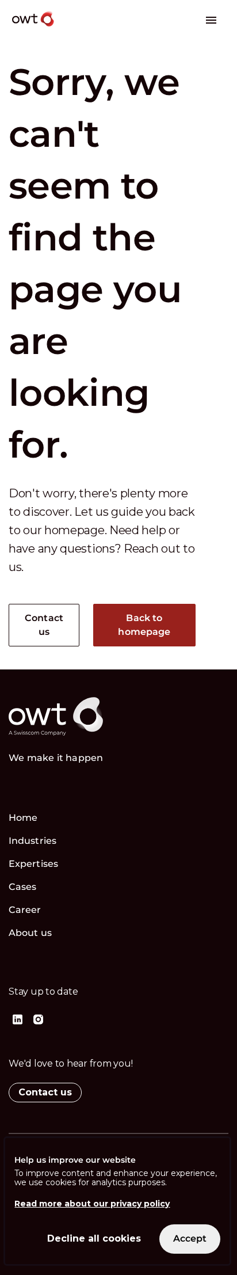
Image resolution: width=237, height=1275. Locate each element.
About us (30, 932)
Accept (190, 1238)
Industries (32, 840)
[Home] (72, 27)
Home (23, 817)
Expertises (33, 863)
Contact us (44, 624)
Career (25, 909)
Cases (23, 886)
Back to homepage (144, 624)
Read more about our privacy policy (92, 1203)
